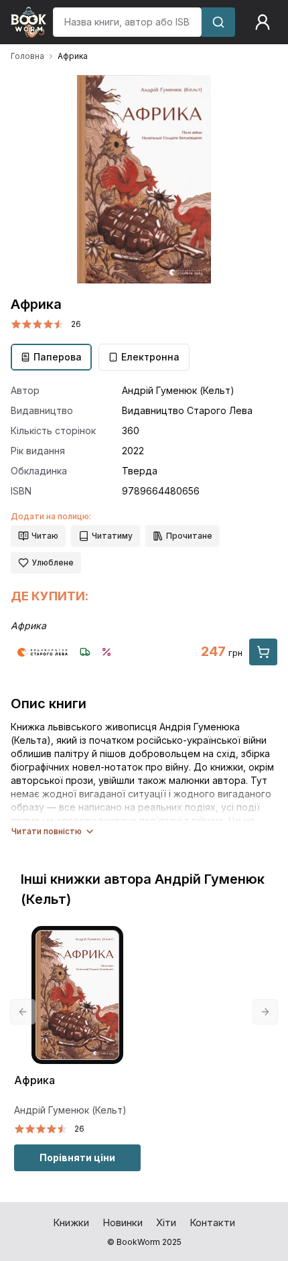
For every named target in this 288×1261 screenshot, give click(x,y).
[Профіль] (262, 22)
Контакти (212, 1222)
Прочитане (189, 536)
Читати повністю (46, 831)
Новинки (122, 1222)
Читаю (44, 536)
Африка (34, 1080)
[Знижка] (106, 652)
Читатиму (112, 536)
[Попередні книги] (23, 1012)
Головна (27, 56)
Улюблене (52, 562)
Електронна (150, 356)
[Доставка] (85, 652)
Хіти (166, 1222)
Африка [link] (73, 56)
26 (76, 324)
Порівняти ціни (77, 1157)
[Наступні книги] (265, 1012)
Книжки (71, 1222)
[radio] (16, 324)
